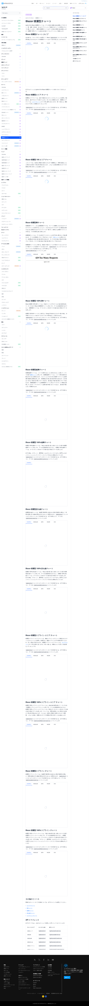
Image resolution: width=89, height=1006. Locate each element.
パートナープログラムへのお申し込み (54, 974)
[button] (55, 8)
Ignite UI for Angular (37, 975)
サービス (48, 3)
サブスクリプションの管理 (39, 966)
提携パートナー (51, 972)
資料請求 (66, 3)
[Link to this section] (50, 34)
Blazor (34, 984)
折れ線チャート (31, 913)
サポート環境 (21, 981)
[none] (80, 16)
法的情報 (50, 970)
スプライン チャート (32, 915)
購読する (67, 977)
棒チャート (56, 237)
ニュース (50, 968)
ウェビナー (20, 972)
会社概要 (50, 966)
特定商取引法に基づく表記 (56, 993)
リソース (54, 3)
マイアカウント (84, 1)
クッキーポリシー (41, 993)
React (34, 986)
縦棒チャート (33, 375)
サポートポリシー (22, 982)
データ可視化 (7, 972)
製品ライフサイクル (22, 977)
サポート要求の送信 (37, 970)
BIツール (42, 3)
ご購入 (60, 3)
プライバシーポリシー (31, 993)
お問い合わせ (81, 3)
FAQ (5, 988)
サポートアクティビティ (38, 968)
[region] (47, 937)
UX (36, 3)
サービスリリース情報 (23, 979)
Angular (35, 982)
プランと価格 (7, 982)
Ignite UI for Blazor (37, 977)
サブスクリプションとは (9, 984)
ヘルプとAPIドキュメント (24, 966)
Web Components (37, 988)
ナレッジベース (21, 968)
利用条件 (48, 993)
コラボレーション (8, 974)
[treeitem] (11, 25)
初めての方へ (7, 966)
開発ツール (6, 968)
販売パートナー (7, 986)
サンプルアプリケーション (24, 970)
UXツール (6, 970)
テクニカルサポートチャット (24, 985)
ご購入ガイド (7, 981)
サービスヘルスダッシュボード (24, 988)
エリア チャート (36, 102)
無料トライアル (73, 3)
